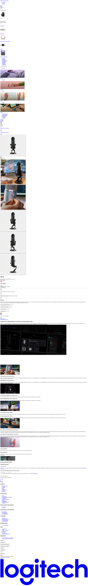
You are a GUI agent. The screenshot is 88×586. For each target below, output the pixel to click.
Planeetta (1, 121)
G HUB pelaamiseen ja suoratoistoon (7, 537)
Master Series (4, 506)
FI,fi (2, 6)
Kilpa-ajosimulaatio (5, 513)
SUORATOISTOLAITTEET (4, 128)
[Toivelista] (1, 123)
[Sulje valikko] (1, 8)
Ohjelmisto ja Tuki (3, 311)
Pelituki (3, 529)
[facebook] (2, 479)
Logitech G (4, 2)
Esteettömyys (4, 491)
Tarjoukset (1, 120)
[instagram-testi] (0, 479)
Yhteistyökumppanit (5, 520)
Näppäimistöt (4, 496)
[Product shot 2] (13, 221)
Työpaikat (3, 486)
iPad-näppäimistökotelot (5, 499)
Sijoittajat (3, 487)
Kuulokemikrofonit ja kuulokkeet (7, 497)
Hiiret (3, 495)
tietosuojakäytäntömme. (34, 473)
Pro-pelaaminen (4, 512)
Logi (1, 126)
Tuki (1, 5)
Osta (1, 7)
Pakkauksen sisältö (3, 309)
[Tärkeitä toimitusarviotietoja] (1, 293)
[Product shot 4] (13, 264)
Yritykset (3, 3)
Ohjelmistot (2, 119)
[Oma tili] (1, 124)
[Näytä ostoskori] (1, 125)
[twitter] (1, 479)
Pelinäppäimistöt (4, 501)
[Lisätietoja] (1, 317)
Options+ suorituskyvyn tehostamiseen (7, 538)
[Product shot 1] (13, 145)
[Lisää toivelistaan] (1, 156)
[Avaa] (2, 125)
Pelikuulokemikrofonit (5, 502)
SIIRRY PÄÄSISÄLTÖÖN (4, 0)
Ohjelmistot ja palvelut (5, 519)
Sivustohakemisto (6, 557)
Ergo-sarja (3, 507)
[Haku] (1, 122)
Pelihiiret (3, 500)
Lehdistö (3, 489)
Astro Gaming (4, 511)
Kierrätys (3, 490)
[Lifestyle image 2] (13, 197)
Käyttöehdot (2, 557)
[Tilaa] (9, 472)
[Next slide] (3, 455)
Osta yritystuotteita (5, 518)
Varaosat (3, 532)
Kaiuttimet (3, 498)
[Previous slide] (1, 455)
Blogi (3, 488)
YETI (1, 134)
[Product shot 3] (13, 242)
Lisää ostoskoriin (3, 287)
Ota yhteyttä (4, 531)
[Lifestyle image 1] (13, 172)
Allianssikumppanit (5, 521)
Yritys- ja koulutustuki (5, 530)
